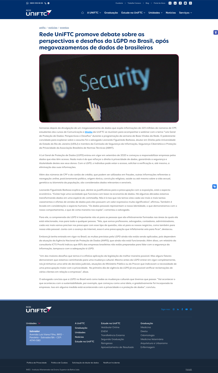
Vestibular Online (110, 327)
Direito (88, 131)
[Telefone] (45, 3)
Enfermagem (148, 347)
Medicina (146, 327)
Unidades (80, 332)
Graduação (111, 12)
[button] (215, 32)
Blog (147, 3)
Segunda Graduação (112, 339)
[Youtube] (185, 3)
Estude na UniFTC (84, 341)
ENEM (104, 331)
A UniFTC (80, 323)
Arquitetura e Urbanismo (154, 343)
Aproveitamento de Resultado (117, 347)
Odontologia (147, 335)
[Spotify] (190, 3)
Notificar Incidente (111, 363)
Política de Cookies (59, 363)
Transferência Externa (113, 335)
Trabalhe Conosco (134, 3)
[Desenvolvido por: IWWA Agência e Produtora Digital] (189, 369)
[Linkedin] (175, 3)
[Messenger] (48, 3)
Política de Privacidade (37, 363)
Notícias (171, 12)
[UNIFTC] (39, 13)
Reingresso (107, 343)
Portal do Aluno (159, 3)
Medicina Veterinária (152, 339)
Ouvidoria (119, 3)
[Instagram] (170, 3)
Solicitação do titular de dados (85, 363)
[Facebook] (180, 3)
